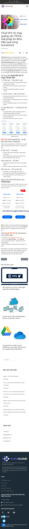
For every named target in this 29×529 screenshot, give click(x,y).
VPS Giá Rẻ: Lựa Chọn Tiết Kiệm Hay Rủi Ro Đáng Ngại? (14, 288)
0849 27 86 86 (9, 2)
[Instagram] (19, 1)
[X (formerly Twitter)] (23, 53)
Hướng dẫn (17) (7, 434)
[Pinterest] (14, 1)
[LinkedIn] (27, 53)
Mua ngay (7, 217)
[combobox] (12, 359)
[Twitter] (12, 1)
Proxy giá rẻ (4, 485)
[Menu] (27, 6)
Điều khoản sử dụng (6, 488)
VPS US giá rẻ (4, 483)
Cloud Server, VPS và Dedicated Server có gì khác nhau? (14, 317)
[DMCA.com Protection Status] (14, 516)
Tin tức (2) (6, 431)
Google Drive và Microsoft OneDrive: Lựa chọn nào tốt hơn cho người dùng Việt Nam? (14, 347)
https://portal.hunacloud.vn (14, 237)
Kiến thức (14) (7, 438)
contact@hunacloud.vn (18, 2)
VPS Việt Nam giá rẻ (5, 480)
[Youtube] (17, 1)
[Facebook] (9, 1)
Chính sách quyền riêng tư (7, 491)
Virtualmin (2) (6, 441)
